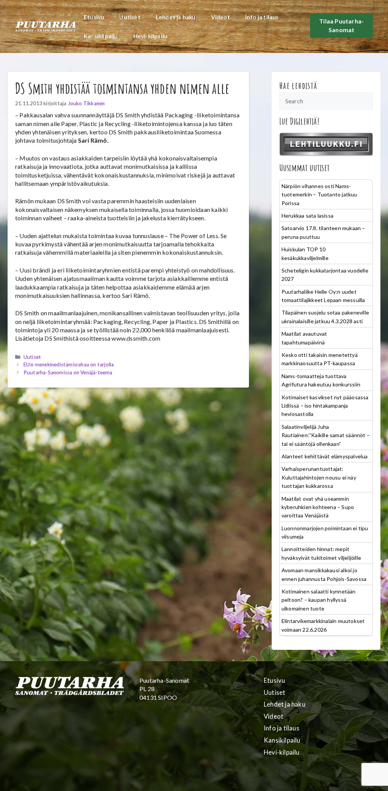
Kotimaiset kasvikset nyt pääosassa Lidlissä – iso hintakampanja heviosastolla (325, 405)
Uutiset (129, 17)
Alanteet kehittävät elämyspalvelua (325, 456)
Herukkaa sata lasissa (307, 215)
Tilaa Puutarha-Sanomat (341, 25)
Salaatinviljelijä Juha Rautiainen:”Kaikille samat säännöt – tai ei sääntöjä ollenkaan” (326, 435)
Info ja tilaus (262, 17)
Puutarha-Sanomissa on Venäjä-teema (68, 372)
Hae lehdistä (298, 85)
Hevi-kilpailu (150, 36)
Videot (220, 17)
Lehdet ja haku (176, 17)
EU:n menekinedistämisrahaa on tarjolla (68, 364)
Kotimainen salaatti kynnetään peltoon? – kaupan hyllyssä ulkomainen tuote (319, 600)
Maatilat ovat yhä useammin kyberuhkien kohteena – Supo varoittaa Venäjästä (318, 507)
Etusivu (94, 17)
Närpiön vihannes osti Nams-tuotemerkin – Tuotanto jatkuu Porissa (319, 194)
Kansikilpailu (101, 36)
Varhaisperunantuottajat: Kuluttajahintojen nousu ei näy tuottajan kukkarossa (319, 477)
